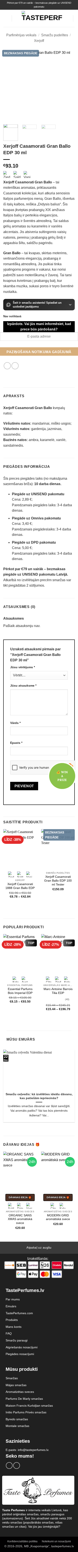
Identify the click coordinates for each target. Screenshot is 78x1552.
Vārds (15, 723)
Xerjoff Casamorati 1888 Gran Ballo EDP (20, 886)
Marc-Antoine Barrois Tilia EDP (58, 991)
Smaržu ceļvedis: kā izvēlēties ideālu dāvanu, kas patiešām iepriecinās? (39, 1096)
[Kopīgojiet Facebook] (7, 365)
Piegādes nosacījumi (20, 1354)
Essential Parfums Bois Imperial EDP (20, 991)
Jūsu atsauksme (23, 685)
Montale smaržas (17, 1426)
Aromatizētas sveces (20, 1391)
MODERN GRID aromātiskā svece (58, 1217)
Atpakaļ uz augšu (39, 1247)
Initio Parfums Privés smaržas (26, 1412)
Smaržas (12, 1378)
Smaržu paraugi (17, 1340)
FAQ (9, 1333)
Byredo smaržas (17, 1419)
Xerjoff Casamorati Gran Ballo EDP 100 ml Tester (58, 880)
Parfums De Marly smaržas (24, 1398)
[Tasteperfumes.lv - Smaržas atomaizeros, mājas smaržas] (42, 18)
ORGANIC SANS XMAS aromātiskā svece (20, 1219)
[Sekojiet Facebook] (9, 1465)
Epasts (16, 742)
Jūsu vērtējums (22, 667)
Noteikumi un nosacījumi (56, 1541)
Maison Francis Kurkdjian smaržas (29, 1405)
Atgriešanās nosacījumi (21, 1347)
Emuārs (11, 1306)
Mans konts (13, 1326)
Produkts (12, 1320)
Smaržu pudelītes (54, 35)
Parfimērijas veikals (21, 35)
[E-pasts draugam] (15, 365)
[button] (5, 18)
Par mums (13, 1299)
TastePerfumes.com (19, 1313)
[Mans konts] (67, 18)
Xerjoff (39, 41)
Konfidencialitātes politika (22, 1541)
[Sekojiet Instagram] (16, 1465)
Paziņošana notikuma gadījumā (38, 352)
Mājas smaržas (16, 1385)
